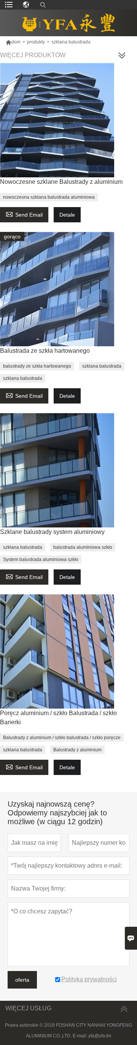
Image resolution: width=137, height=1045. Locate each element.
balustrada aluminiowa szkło (82, 547)
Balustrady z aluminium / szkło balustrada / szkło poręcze (62, 737)
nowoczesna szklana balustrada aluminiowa (49, 197)
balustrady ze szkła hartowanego (37, 366)
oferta (22, 980)
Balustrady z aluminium (77, 749)
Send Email (24, 214)
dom (16, 42)
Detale (67, 215)
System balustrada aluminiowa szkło (40, 559)
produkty (36, 42)
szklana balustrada (101, 366)
